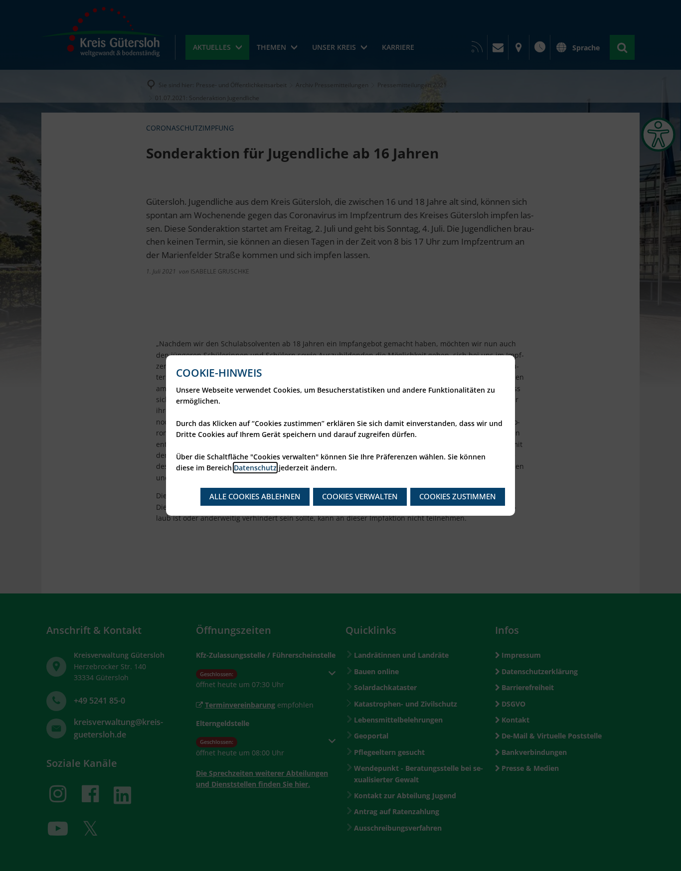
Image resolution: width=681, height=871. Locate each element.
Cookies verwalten (360, 496)
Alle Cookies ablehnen (255, 496)
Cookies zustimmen (457, 496)
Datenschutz (255, 467)
